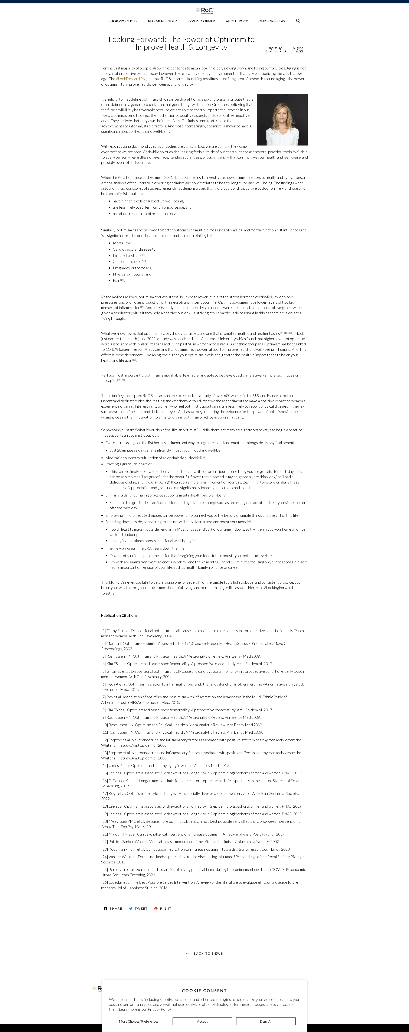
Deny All (266, 1021)
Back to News (207, 953)
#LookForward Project (134, 78)
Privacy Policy (159, 1009)
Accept (202, 1021)
